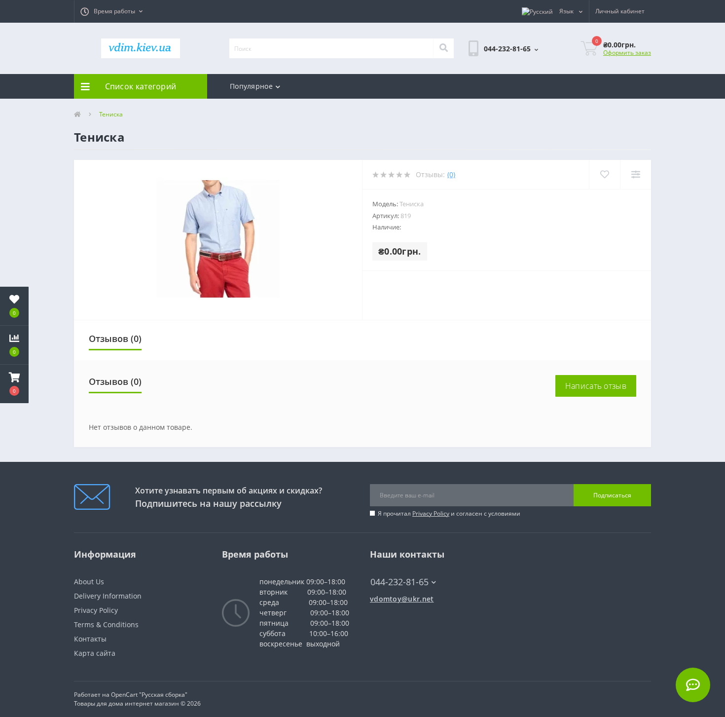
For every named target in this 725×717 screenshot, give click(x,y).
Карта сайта (94, 653)
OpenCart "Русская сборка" (149, 694)
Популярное (251, 86)
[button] (111, 11)
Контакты (90, 638)
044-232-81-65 (395, 567)
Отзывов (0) (115, 338)
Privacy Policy (430, 513)
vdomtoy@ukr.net (402, 599)
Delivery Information (108, 596)
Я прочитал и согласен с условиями (449, 513)
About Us (89, 581)
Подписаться (612, 495)
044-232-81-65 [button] (399, 582)
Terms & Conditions (106, 624)
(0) (451, 174)
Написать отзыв (595, 385)
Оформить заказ (627, 52)
